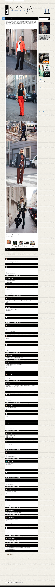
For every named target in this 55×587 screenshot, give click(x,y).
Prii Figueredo (10, 307)
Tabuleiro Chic (10, 472)
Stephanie (9, 394)
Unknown (9, 325)
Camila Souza (10, 414)
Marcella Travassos (11, 499)
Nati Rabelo (10, 336)
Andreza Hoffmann (11, 374)
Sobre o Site (11, 0)
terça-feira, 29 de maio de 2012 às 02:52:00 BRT (13, 449)
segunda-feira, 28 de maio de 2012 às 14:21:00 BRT (13, 275)
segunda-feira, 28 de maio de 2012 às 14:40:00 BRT (13, 304)
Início (7, 0)
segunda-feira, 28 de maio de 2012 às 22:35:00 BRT (13, 420)
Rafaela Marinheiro (11, 480)
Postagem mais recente (19, 582)
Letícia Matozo (10, 287)
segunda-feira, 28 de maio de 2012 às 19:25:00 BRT (13, 380)
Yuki (8, 442)
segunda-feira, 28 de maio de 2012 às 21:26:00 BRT (13, 402)
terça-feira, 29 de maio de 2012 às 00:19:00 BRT (13, 430)
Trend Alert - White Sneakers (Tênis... (20, 246)
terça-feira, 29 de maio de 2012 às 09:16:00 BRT (13, 477)
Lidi (8, 362)
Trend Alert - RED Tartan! (9, 245)
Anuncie (22, 0)
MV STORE (10, 433)
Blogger (24, 586)
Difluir (30, 586)
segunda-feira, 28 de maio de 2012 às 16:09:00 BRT (13, 322)
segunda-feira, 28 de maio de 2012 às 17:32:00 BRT (13, 352)
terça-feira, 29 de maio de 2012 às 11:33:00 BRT (13, 514)
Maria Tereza (10, 545)
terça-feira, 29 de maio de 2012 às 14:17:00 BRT (13, 542)
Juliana (9, 452)
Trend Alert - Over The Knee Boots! (32, 246)
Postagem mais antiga (9, 582)
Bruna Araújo (10, 278)
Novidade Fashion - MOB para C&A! (14, 246)
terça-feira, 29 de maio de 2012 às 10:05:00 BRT (13, 486)
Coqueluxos (10, 355)
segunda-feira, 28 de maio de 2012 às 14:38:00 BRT (13, 295)
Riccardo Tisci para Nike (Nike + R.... (26, 246)
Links (18, 0)
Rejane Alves (10, 298)
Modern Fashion (11, 266)
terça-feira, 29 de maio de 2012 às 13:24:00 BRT (13, 535)
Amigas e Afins (10, 461)
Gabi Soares (10, 423)
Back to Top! (34, 586)
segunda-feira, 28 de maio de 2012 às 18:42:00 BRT (13, 371)
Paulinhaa (9, 383)
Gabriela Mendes (11, 517)
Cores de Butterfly (11, 259)
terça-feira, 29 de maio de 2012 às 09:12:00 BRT (13, 458)
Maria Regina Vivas (11, 538)
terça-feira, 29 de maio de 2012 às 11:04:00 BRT (13, 507)
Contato (15, 0)
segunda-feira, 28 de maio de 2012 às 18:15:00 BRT (13, 359)
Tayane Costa (10, 405)
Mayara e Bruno (11, 510)
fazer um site (44, 114)
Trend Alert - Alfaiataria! (12, 18)
